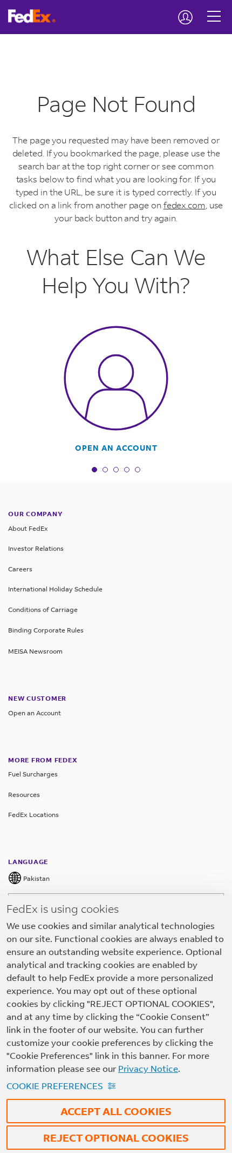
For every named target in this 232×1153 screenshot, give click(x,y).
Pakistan (36, 878)
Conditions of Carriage (43, 609)
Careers (20, 569)
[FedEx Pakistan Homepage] (36, 16)
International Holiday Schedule (55, 589)
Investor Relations (36, 548)
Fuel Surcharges (33, 774)
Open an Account (34, 713)
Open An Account (116, 448)
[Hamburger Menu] (214, 8)
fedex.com (184, 204)
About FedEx (28, 528)
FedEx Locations (33, 815)
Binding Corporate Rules (46, 630)
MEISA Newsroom (35, 651)
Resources (24, 794)
